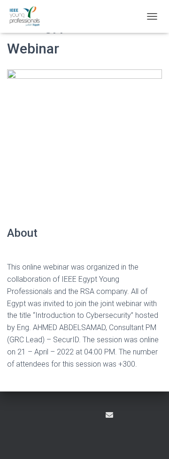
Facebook (59, 416)
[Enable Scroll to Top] (150, 440)
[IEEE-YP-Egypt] (28, 16)
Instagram (75, 416)
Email (109, 414)
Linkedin (92, 416)
